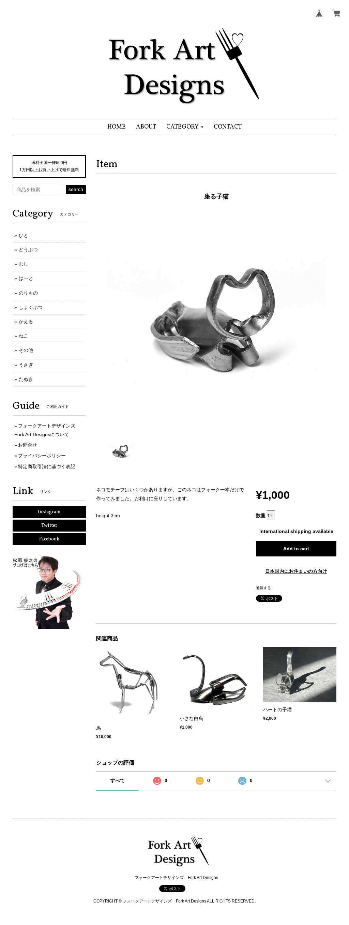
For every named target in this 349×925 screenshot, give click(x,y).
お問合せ (27, 445)
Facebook (49, 539)
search (76, 189)
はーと (26, 278)
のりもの (28, 293)
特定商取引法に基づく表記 (46, 466)
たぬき (26, 379)
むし (23, 264)
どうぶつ (28, 249)
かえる (26, 321)
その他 (26, 350)
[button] (185, 127)
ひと (23, 235)
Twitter (49, 525)
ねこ (23, 336)
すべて (117, 780)
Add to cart (296, 548)
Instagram (49, 512)
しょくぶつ (31, 307)
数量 (260, 515)
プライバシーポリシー (42, 455)
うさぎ (26, 365)
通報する (263, 588)
